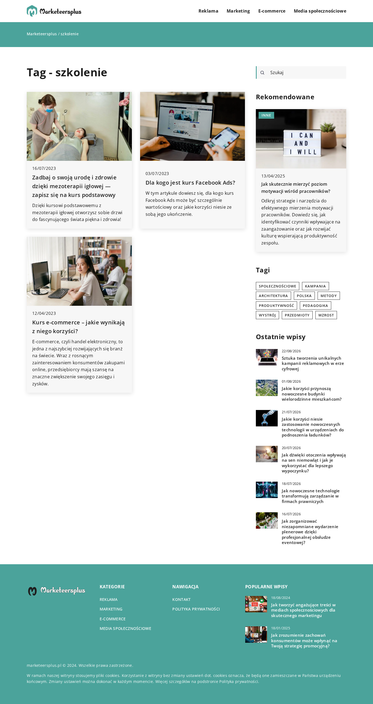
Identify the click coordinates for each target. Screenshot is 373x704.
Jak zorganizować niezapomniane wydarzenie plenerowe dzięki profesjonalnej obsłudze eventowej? (310, 532)
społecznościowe (277, 286)
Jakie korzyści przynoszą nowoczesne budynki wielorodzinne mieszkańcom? (312, 394)
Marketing (238, 11)
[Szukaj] (262, 72)
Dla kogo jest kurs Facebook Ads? (190, 182)
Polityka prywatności (196, 609)
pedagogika (315, 305)
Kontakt (181, 599)
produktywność (276, 305)
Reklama (208, 11)
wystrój (267, 315)
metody (329, 295)
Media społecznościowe (320, 11)
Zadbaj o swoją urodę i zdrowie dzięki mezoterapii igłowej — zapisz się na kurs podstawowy (74, 186)
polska (304, 295)
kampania (315, 286)
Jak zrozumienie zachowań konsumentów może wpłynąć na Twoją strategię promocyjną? (304, 640)
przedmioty (297, 315)
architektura (273, 295)
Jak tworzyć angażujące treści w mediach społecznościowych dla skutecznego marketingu (303, 610)
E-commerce (272, 11)
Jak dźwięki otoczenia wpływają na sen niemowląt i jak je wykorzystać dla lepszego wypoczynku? (314, 462)
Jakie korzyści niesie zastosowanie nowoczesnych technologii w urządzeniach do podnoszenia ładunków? (313, 427)
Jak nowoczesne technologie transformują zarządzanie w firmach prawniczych (311, 496)
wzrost (326, 315)
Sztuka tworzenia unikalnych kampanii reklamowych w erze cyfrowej (313, 363)
